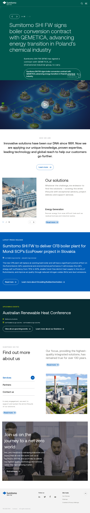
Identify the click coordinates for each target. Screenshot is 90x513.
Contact (14, 508)
